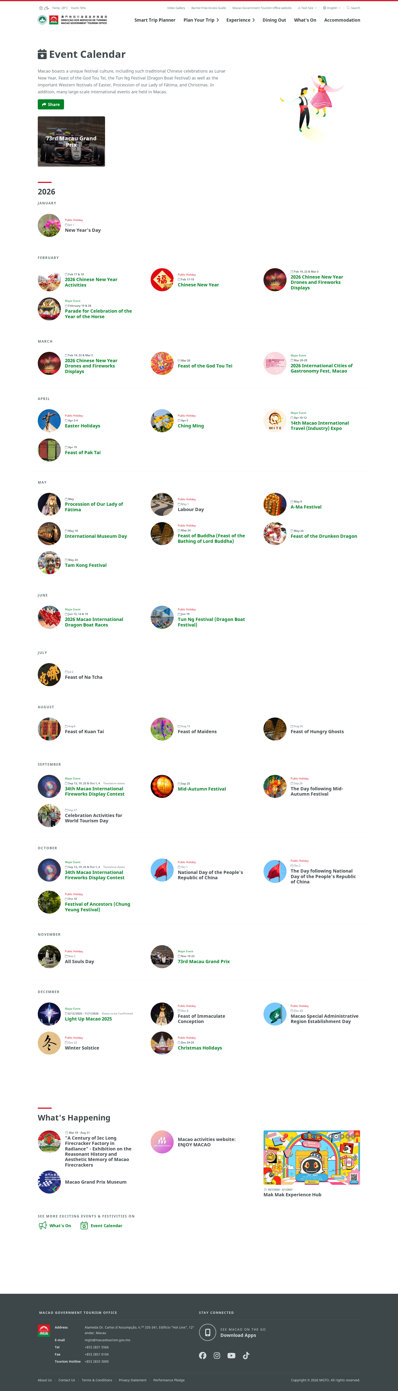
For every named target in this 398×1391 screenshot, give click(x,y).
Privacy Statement (132, 1380)
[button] (307, 8)
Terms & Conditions (97, 1380)
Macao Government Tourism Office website (262, 8)
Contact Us (67, 1380)
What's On (305, 20)
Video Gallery (176, 8)
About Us (45, 1380)
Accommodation (342, 20)
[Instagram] (217, 1355)
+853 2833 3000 (97, 1361)
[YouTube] (231, 1355)
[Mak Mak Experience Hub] (311, 1157)
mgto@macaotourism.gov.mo (107, 1340)
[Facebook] (202, 1355)
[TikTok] (246, 1355)
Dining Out (274, 20)
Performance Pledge (169, 1380)
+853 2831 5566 (97, 1347)
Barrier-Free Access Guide (208, 8)
